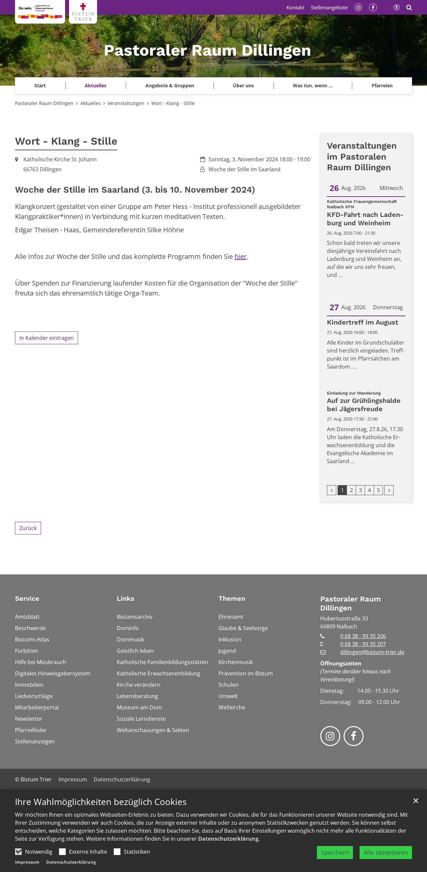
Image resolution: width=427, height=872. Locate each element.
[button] (382, 85)
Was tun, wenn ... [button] (313, 85)
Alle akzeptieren (386, 852)
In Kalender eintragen (46, 338)
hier (241, 256)
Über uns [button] (243, 85)
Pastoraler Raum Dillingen (44, 103)
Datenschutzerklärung (228, 838)
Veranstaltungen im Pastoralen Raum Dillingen (362, 156)
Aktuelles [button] (95, 85)
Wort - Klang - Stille (172, 103)
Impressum (27, 862)
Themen (232, 598)
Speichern (335, 852)
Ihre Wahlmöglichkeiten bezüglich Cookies (100, 801)
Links (125, 598)
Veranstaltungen (125, 103)
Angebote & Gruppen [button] (169, 85)
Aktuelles (90, 103)
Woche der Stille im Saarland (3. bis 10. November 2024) (135, 190)
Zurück (28, 528)
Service (27, 598)
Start (40, 85)
